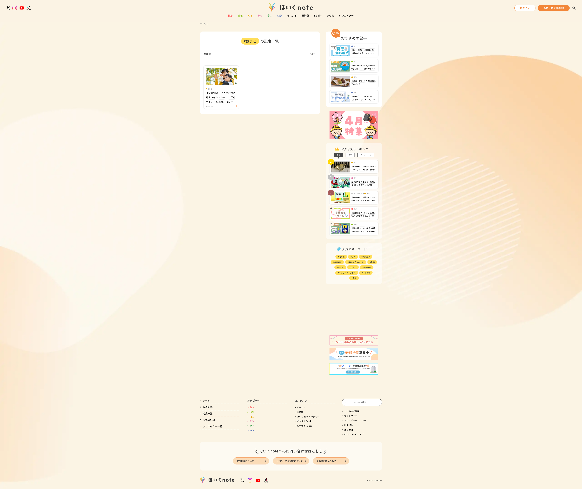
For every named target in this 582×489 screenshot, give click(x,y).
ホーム (203, 23)
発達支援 (367, 267)
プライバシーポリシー (355, 420)
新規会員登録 (554, 8)
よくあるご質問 (351, 411)
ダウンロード (365, 155)
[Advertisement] (354, 310)
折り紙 (341, 267)
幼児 (353, 256)
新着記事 (207, 407)
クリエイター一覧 (212, 426)
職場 (354, 278)
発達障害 (366, 272)
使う (279, 15)
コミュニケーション (347, 272)
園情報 (305, 15)
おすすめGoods (304, 425)
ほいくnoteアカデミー (308, 416)
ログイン (525, 8)
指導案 (342, 256)
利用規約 (348, 425)
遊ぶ (230, 15)
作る (240, 15)
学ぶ (269, 15)
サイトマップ (350, 415)
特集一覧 (207, 413)
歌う (260, 15)
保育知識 (338, 262)
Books (318, 15)
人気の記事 (209, 420)
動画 (373, 262)
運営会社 (348, 429)
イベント (292, 15)
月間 (350, 155)
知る (250, 15)
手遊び (353, 267)
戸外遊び (366, 256)
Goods (330, 15)
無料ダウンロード (356, 262)
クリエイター (346, 15)
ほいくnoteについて (354, 434)
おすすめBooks (304, 421)
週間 (338, 155)
